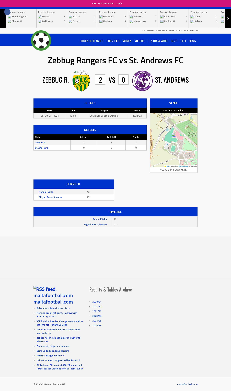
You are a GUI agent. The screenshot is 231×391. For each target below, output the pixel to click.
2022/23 (96, 311)
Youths (139, 41)
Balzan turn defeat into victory (53, 308)
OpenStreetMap (183, 166)
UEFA (183, 41)
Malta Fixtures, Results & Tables (158, 30)
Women (127, 41)
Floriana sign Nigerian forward (53, 346)
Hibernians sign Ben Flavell (51, 355)
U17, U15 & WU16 (157, 41)
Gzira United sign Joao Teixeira (53, 351)
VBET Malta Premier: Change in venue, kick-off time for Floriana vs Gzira (60, 322)
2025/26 (96, 325)
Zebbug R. (40, 142)
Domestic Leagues (91, 41)
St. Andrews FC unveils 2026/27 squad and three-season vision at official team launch (60, 366)
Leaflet (168, 166)
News (192, 41)
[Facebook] (7, 11)
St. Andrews (41, 147)
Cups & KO (113, 41)
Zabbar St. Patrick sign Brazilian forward (58, 360)
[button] (174, 136)
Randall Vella (46, 192)
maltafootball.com (53, 302)
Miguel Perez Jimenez (50, 197)
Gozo (174, 41)
